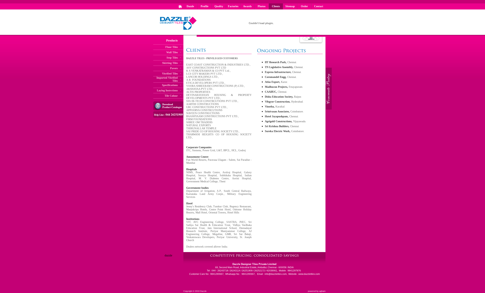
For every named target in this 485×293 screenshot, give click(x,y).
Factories (233, 6)
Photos (261, 6)
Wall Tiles (172, 52)
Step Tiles (172, 57)
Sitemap (290, 6)
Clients (276, 6)
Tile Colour (171, 95)
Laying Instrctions (167, 90)
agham (322, 291)
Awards (247, 6)
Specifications (170, 85)
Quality (218, 6)
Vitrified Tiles (170, 73)
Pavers (174, 68)
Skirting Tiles (170, 63)
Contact (318, 6)
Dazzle (190, 6)
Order (304, 6)
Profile (204, 6)
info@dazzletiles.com (276, 274)
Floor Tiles (171, 47)
